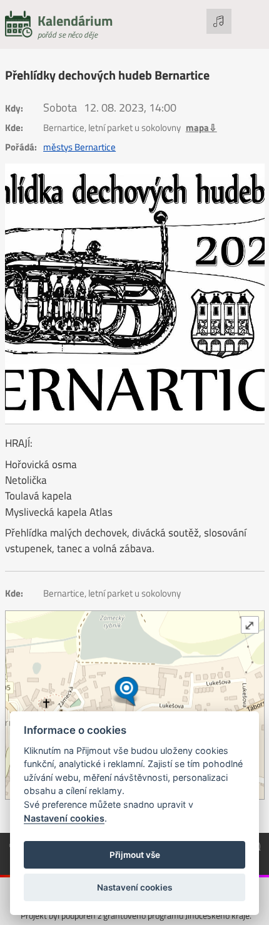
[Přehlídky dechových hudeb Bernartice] (135, 294)
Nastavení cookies (64, 818)
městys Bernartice (79, 147)
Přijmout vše (134, 855)
